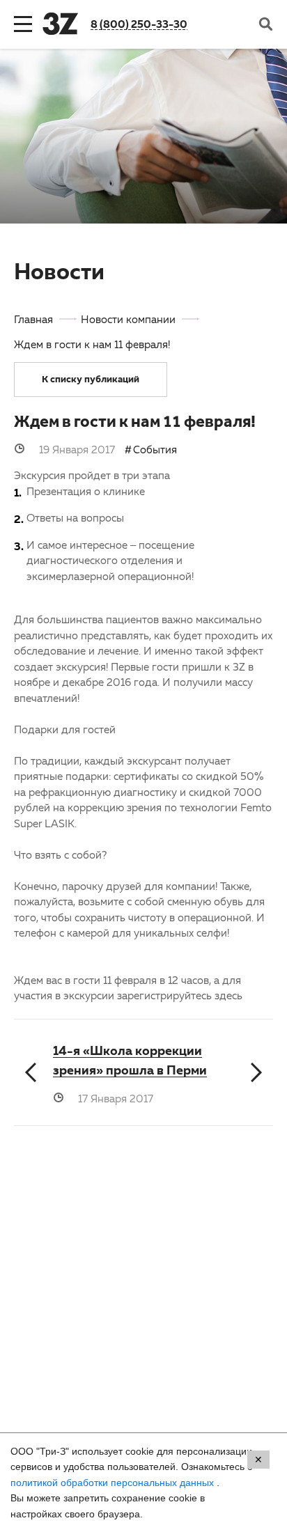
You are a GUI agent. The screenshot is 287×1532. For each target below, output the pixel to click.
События (155, 449)
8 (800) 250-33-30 (139, 23)
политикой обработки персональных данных (113, 1482)
